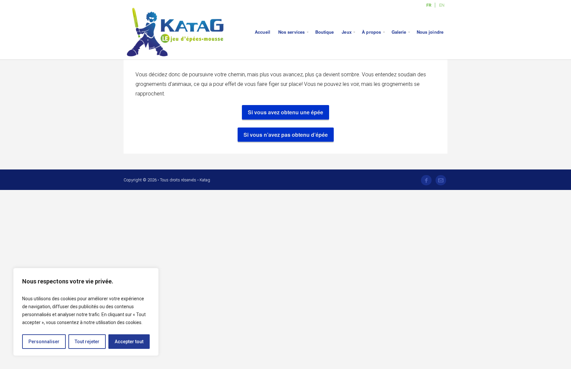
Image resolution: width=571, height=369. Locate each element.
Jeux (346, 32)
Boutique (324, 32)
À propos (371, 32)
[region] (86, 312)
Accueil (262, 32)
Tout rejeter (87, 341)
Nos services (291, 32)
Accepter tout (129, 341)
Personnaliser (43, 341)
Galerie (399, 32)
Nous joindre (430, 32)
